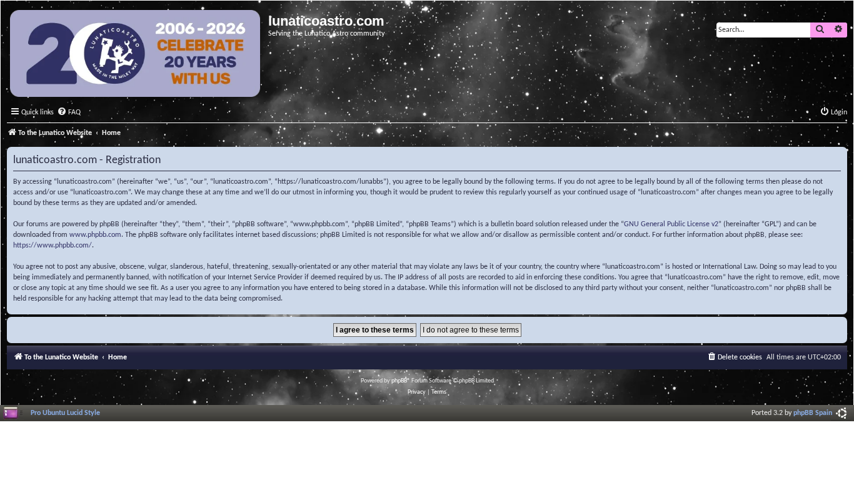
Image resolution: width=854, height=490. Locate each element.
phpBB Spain (812, 413)
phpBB (399, 381)
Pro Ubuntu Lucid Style (65, 413)
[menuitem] (69, 112)
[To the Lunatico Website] (136, 55)
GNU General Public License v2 (671, 224)
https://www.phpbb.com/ (52, 245)
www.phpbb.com (95, 235)
